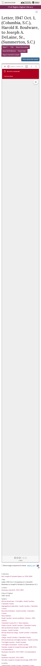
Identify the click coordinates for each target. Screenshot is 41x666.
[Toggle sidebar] (4, 66)
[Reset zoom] (20, 558)
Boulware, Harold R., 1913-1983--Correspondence (18, 652)
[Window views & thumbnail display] (26, 66)
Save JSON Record (9, 51)
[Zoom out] (17, 558)
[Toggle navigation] (36, 12)
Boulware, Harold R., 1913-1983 (12, 590)
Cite (12, 47)
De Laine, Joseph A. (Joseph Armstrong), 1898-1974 (19, 660)
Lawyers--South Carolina (9, 630)
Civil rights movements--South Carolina (14, 645)
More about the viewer (30, 59)
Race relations (6, 616)
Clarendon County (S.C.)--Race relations (14, 623)
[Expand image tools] (35, 82)
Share (5, 47)
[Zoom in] (15, 558)
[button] (20, 76)
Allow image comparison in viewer (14, 565)
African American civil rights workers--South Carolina (19, 640)
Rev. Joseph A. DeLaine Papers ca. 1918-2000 (16, 576)
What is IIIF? (31, 566)
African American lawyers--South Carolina (15, 628)
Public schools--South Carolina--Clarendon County (18, 625)
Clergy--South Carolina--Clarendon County (16, 637)
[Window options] (31, 66)
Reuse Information (22, 47)
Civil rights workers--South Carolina (13, 642)
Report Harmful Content (11, 55)
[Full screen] (36, 66)
